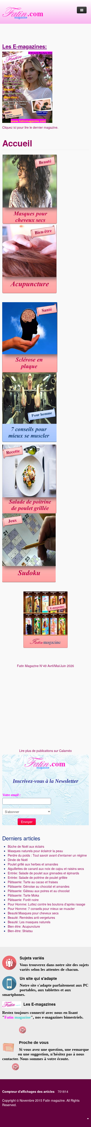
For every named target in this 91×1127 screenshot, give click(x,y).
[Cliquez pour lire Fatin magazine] (22, 1029)
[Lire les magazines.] (45, 619)
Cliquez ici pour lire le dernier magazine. (30, 127)
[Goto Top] (88, 1118)
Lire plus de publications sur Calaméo (45, 750)
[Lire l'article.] (29, 258)
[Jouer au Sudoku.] (29, 547)
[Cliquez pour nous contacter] (15, 1066)
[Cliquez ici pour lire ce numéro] (27, 86)
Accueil (17, 143)
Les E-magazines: (24, 46)
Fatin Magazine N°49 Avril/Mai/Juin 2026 (45, 665)
